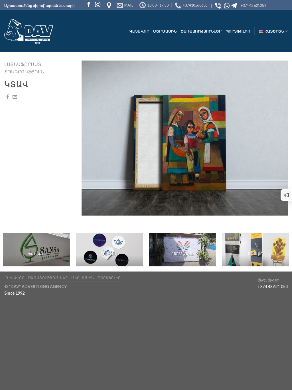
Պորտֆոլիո (238, 31)
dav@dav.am (268, 280)
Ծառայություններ (201, 31)
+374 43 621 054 (272, 286)
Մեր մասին (164, 31)
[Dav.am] (28, 31)
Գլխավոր (139, 31)
